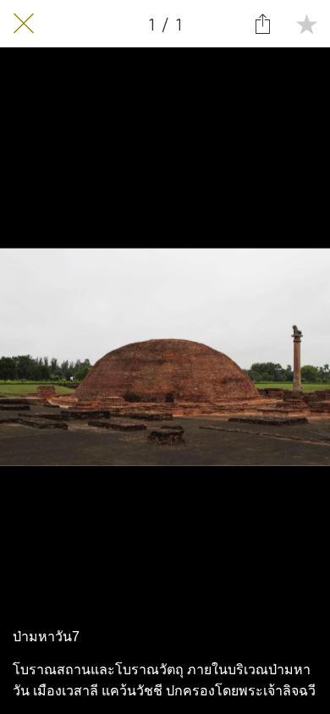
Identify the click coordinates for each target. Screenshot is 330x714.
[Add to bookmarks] (306, 23)
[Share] (262, 23)
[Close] (24, 24)
